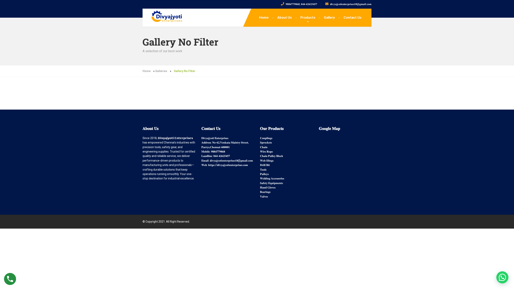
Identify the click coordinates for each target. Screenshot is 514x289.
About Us (284, 17)
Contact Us (352, 17)
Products (307, 17)
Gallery (329, 17)
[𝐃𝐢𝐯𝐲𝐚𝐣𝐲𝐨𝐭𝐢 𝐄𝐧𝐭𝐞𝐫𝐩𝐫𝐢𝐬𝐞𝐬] (163, 15)
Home (264, 17)
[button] (502, 277)
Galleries (161, 71)
